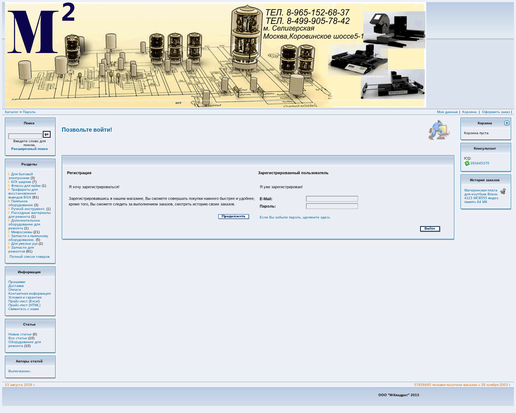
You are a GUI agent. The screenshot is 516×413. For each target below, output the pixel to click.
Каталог (12, 112)
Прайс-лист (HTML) (24, 305)
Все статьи (17, 338)
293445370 (479, 163)
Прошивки (16, 282)
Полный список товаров (29, 256)
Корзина (469, 112)
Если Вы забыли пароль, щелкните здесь (295, 217)
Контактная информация (29, 293)
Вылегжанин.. (20, 371)
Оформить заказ (496, 112)
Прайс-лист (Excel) (24, 301)
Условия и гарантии (25, 297)
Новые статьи (20, 334)
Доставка (16, 286)
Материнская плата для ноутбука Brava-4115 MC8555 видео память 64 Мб (481, 196)
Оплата (14, 289)
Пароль (29, 112)
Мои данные (447, 112)
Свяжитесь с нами (23, 309)
